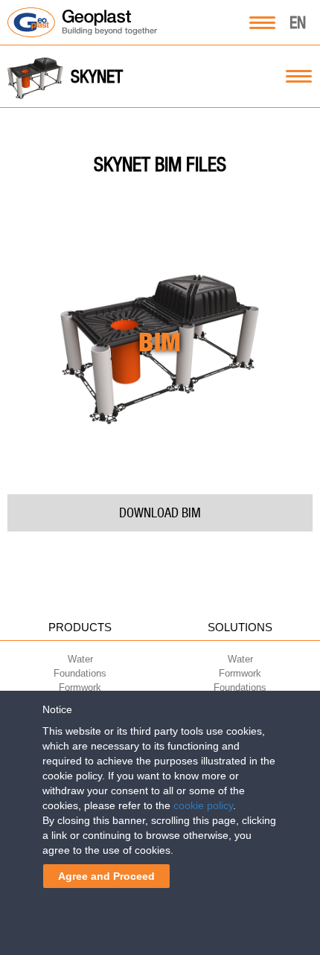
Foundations (80, 673)
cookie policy (203, 805)
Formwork (80, 687)
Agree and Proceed (106, 876)
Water (80, 659)
